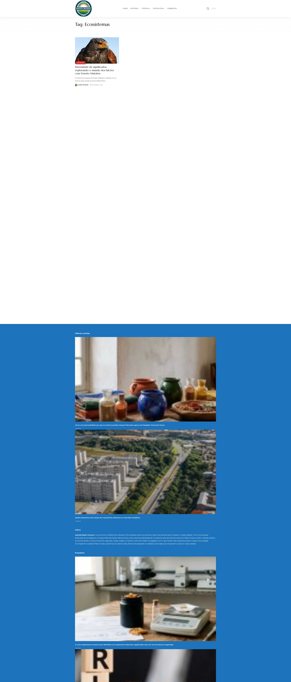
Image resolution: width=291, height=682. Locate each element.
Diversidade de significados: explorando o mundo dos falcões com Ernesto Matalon (94, 70)
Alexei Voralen (83, 85)
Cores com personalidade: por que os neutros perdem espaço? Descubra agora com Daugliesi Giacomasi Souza (120, 425)
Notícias (80, 62)
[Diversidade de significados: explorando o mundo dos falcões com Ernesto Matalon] (97, 50)
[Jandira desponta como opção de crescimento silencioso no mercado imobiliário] (145, 472)
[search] (208, 8)
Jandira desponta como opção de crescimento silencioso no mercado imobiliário (107, 518)
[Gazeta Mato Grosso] (83, 8)
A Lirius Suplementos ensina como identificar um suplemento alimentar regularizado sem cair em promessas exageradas (124, 645)
